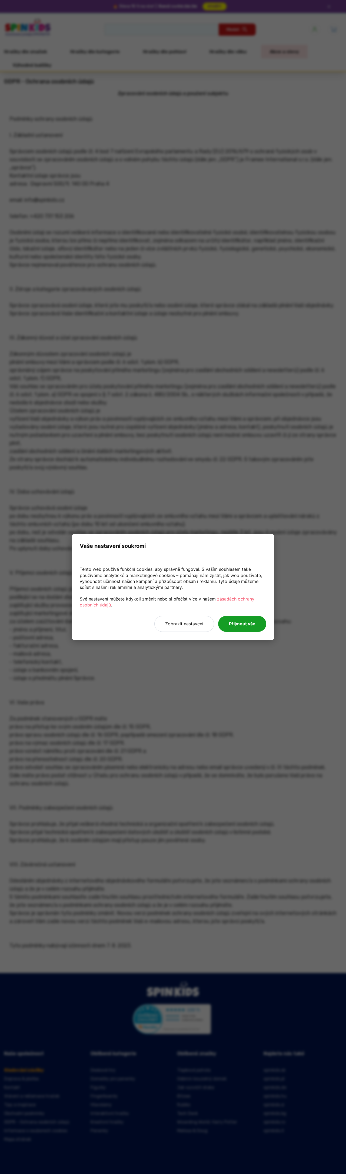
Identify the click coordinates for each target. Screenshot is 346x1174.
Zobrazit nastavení (184, 623)
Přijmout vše (242, 623)
